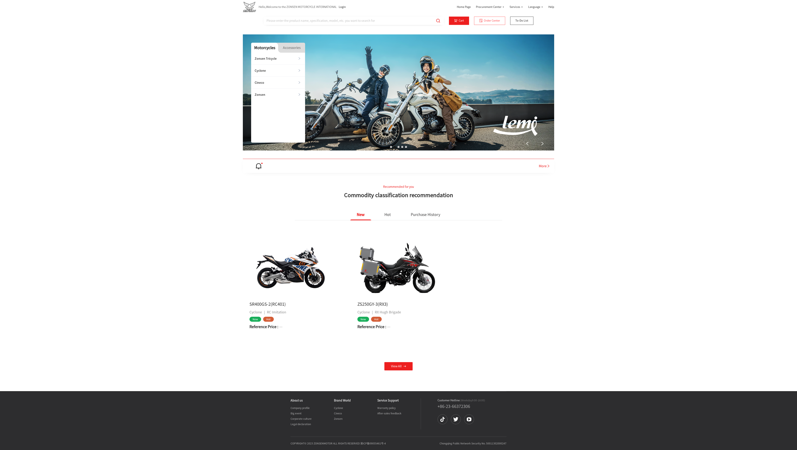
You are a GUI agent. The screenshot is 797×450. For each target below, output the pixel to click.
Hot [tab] (387, 214)
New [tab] (360, 214)
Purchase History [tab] (425, 214)
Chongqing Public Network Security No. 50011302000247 (473, 443)
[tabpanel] (278, 98)
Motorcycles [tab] (264, 48)
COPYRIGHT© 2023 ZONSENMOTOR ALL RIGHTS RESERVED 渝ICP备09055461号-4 (338, 443)
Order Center (492, 20)
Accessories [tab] (292, 47)
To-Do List (521, 20)
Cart (461, 20)
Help (551, 7)
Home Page (464, 7)
